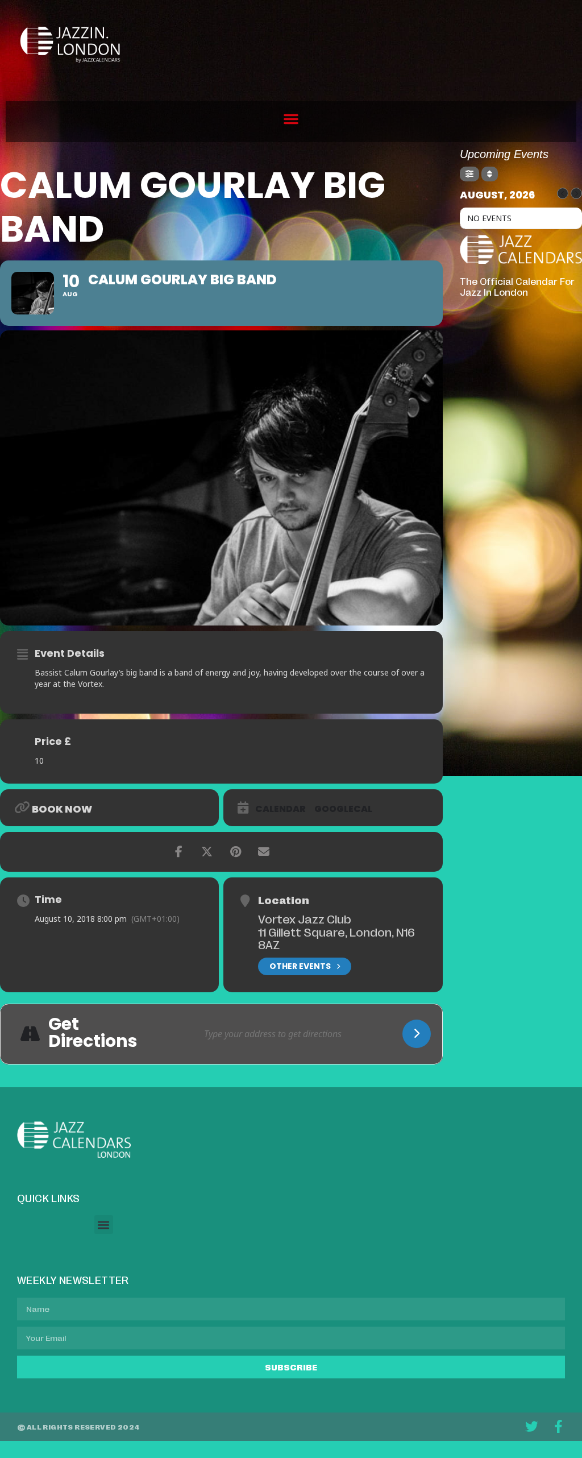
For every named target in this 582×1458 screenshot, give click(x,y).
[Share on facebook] (178, 852)
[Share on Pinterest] (235, 852)
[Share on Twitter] (207, 852)
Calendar (280, 809)
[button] (291, 119)
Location (283, 899)
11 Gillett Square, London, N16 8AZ (336, 938)
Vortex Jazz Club (304, 918)
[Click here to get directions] (416, 1034)
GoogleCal (343, 809)
